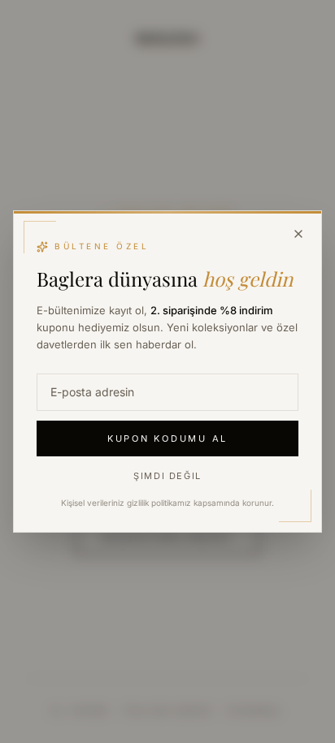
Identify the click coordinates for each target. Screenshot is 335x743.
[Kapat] (298, 234)
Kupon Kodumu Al (167, 438)
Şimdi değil (167, 476)
